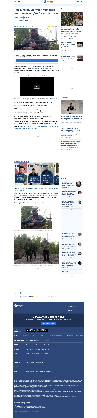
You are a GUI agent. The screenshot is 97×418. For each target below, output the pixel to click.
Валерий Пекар (65, 196)
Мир (33, 335)
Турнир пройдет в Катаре (67, 50)
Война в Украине (37, 5)
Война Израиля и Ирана (48, 5)
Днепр (41, 340)
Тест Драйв (28, 353)
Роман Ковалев (65, 267)
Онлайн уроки (38, 349)
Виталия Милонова (41, 68)
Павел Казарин (65, 206)
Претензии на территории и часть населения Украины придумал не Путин (69, 193)
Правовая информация (59, 305)
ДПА (43, 349)
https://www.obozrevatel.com (61, 377)
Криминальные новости (23, 20)
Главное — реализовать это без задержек (71, 122)
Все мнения (65, 271)
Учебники (31, 349)
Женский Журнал (48, 371)
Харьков (31, 340)
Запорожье (36, 340)
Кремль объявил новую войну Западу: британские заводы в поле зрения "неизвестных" (69, 254)
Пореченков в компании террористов (32, 195)
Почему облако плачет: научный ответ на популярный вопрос (68, 58)
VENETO (57, 5)
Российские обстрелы (66, 5)
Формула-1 (46, 344)
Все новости (79, 335)
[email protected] (30, 407)
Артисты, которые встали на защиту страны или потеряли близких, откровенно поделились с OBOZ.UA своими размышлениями (71, 35)
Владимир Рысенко (66, 238)
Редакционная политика (24, 296)
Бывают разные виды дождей (68, 62)
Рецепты (28, 358)
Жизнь (42, 335)
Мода (41, 371)
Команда (42, 305)
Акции (42, 353)
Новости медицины (30, 367)
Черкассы (47, 340)
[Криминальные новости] (31, 296)
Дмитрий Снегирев (66, 248)
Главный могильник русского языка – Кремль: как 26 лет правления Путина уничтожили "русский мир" (68, 183)
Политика (25, 335)
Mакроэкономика (39, 362)
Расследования (54, 335)
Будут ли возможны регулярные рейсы (70, 147)
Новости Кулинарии (40, 358)
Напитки (33, 358)
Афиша (27, 371)
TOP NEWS (64, 97)
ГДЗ (27, 349)
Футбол (27, 344)
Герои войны (29, 5)
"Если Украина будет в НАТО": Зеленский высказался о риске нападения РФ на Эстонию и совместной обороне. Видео (70, 130)
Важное (64, 9)
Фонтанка (53, 99)
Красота (37, 371)
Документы (42, 308)
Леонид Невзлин (65, 257)
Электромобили (35, 353)
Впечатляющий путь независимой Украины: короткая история (68, 202)
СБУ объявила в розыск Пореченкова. (33, 203)
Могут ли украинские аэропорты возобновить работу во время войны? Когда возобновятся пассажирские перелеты (71, 143)
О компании (28, 305)
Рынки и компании (30, 362)
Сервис (46, 353)
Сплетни (32, 371)
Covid (43, 367)
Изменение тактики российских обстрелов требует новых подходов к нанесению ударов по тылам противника (69, 244)
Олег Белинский (65, 187)
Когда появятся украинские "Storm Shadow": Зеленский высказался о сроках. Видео (71, 118)
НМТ (49, 349)
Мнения (63, 179)
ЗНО (46, 349)
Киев (27, 340)
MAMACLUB (38, 367)
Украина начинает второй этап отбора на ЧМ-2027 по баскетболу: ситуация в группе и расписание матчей (68, 45)
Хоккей (37, 344)
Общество (70, 335)
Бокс (42, 344)
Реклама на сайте (30, 308)
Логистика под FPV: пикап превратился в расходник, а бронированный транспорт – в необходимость (69, 263)
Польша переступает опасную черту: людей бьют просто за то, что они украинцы (68, 235)
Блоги (60, 335)
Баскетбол (33, 344)
